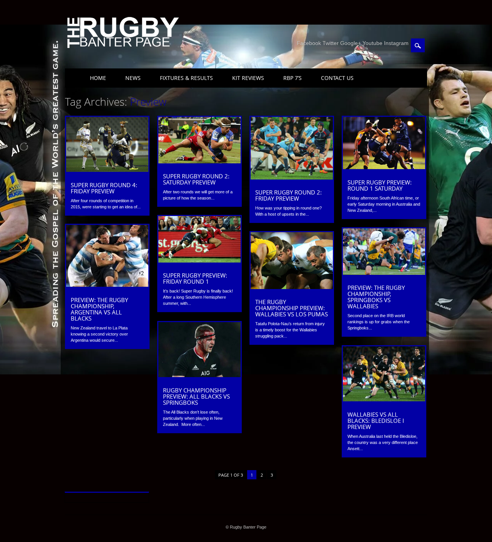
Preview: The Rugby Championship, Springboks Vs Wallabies (376, 297)
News (133, 77)
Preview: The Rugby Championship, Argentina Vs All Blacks (99, 309)
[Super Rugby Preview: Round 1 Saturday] (384, 167)
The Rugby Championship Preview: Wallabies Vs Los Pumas (291, 308)
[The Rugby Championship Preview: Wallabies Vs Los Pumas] (292, 287)
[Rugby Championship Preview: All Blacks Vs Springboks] (199, 375)
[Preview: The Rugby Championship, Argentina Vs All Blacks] (107, 285)
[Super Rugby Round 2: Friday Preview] (292, 178)
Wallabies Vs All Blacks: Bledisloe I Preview (375, 421)
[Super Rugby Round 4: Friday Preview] (107, 170)
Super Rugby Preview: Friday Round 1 (195, 278)
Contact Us (337, 77)
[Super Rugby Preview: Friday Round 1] (199, 261)
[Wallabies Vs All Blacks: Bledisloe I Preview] (384, 399)
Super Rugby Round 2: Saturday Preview (196, 179)
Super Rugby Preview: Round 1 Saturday (379, 185)
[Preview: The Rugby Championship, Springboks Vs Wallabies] (384, 273)
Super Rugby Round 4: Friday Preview (104, 188)
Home (98, 77)
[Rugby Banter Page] (122, 49)
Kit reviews (248, 77)
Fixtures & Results (186, 77)
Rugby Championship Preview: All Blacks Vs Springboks (196, 396)
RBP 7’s (292, 77)
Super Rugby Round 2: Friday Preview (288, 195)
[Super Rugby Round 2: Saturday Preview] (199, 161)
